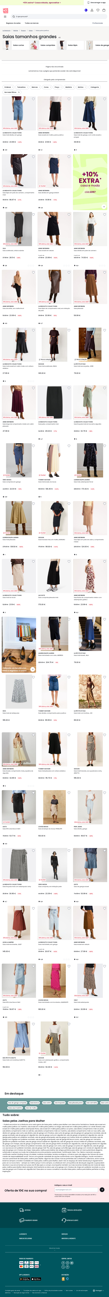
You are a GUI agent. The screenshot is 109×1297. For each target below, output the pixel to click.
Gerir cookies (69, 1290)
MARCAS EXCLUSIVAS (25, 1238)
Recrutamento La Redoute (39, 1293)
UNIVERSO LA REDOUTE (69, 1238)
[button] (103, 10)
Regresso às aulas (13, 23)
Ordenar (7, 87)
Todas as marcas (32, 23)
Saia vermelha (91, 1103)
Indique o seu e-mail (63, 1185)
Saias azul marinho (15, 1108)
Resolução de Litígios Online (21, 1293)
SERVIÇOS (65, 1234)
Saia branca (34, 1103)
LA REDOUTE (23, 1234)
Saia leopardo (60, 1103)
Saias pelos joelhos (42, 30)
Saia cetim (47, 1103)
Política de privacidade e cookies (53, 1290)
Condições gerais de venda (12, 1290)
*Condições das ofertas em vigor (32, 1290)
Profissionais (98, 23)
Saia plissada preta (76, 1103)
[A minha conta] (92, 10)
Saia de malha (31, 1108)
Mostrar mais (54, 1248)
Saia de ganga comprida (17, 1103)
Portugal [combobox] (99, 1290)
